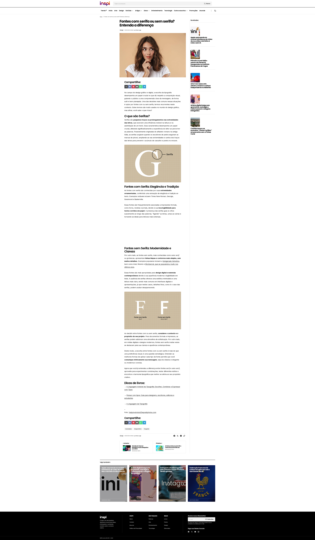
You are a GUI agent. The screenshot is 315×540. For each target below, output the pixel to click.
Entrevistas (167, 528)
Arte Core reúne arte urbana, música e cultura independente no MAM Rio (201, 85)
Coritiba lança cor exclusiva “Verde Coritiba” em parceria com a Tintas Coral (201, 131)
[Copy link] (184, 436)
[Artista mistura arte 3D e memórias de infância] (169, 447)
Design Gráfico (137, 429)
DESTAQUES (153, 516)
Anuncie (132, 525)
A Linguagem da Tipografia (136, 404)
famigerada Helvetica (171, 261)
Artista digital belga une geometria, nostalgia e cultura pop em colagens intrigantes (200, 108)
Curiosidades (128, 429)
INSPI (131, 516)
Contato (132, 522)
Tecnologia (152, 528)
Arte (150, 522)
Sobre (131, 519)
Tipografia (146, 429)
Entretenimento (153, 525)
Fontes (166, 522)
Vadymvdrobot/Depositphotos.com (142, 412)
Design (121, 30)
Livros (165, 519)
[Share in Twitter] (177, 436)
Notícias (151, 519)
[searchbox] (158, 4)
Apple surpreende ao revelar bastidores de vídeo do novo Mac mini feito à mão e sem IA (201, 40)
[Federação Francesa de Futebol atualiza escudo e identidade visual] (201, 483)
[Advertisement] (152, 232)
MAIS (166, 516)
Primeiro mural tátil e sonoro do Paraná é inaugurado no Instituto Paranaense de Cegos (200, 63)
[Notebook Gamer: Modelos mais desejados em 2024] (136, 447)
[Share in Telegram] (181, 436)
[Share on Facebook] (174, 436)
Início (101, 16)
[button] (211, 10)
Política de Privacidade (136, 528)
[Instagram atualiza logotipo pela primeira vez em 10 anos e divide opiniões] (172, 483)
